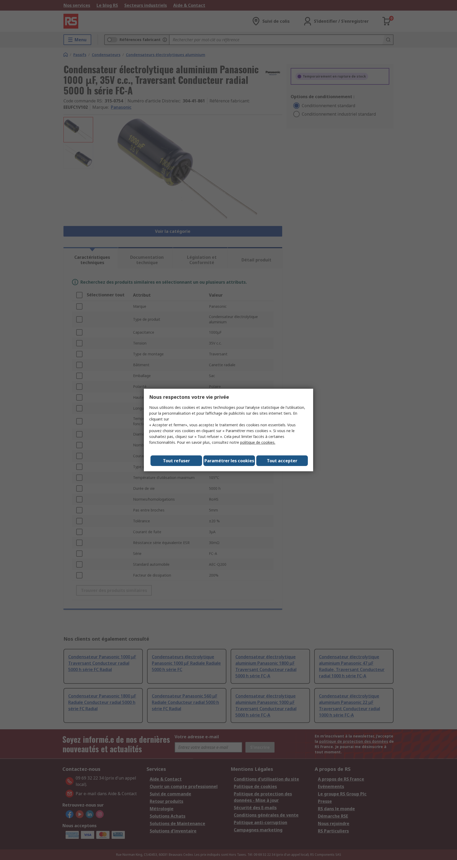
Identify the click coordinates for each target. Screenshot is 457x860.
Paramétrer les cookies (229, 461)
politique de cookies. (257, 442)
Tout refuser (176, 461)
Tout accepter (282, 461)
